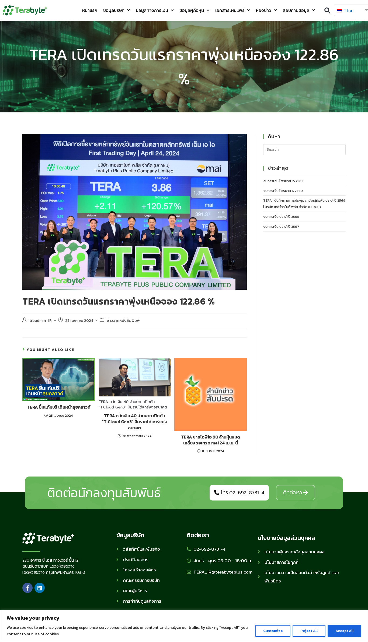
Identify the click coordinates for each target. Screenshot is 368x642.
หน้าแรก (89, 10)
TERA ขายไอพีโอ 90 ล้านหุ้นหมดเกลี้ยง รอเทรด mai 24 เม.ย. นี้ (210, 440)
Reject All (309, 631)
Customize (273, 631)
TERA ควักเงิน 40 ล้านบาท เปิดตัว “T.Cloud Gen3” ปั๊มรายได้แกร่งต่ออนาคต (134, 422)
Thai (348, 10)
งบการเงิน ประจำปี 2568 (281, 216)
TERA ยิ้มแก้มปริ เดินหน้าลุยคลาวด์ (59, 407)
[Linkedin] (39, 588)
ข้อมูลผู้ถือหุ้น (191, 10)
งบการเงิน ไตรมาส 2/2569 (283, 181)
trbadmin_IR (40, 320)
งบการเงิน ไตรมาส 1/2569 (283, 190)
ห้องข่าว (263, 10)
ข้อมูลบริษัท (113, 10)
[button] (327, 10)
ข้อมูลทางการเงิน (152, 10)
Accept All (344, 631)
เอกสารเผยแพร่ (230, 10)
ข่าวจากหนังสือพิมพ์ (123, 320)
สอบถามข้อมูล (296, 10)
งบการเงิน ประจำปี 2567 (281, 226)
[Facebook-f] (27, 588)
